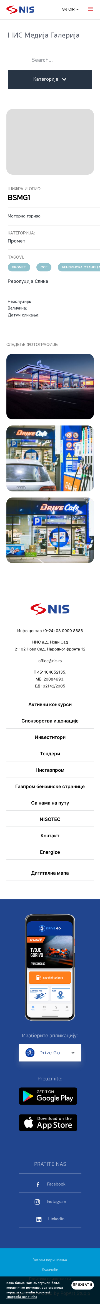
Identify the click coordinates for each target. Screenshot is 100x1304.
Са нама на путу (50, 803)
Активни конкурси (50, 704)
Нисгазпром (50, 770)
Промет (19, 267)
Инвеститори (50, 737)
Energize (50, 852)
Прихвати (82, 1284)
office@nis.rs (50, 661)
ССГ (44, 267)
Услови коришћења (50, 1260)
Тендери (50, 753)
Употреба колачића (21, 1297)
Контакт (50, 835)
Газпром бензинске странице (50, 786)
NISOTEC (50, 819)
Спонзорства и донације (50, 721)
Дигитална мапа (50, 873)
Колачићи (50, 1269)
